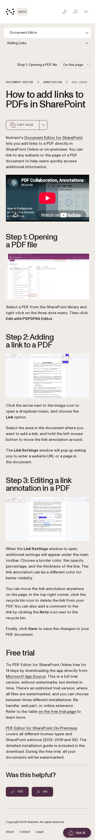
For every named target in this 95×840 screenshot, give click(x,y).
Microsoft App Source (26, 676)
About (10, 832)
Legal (39, 832)
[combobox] (43, 125)
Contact (24, 832)
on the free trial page (57, 711)
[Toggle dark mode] (64, 12)
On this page (73, 64)
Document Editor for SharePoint (53, 137)
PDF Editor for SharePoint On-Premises (41, 728)
